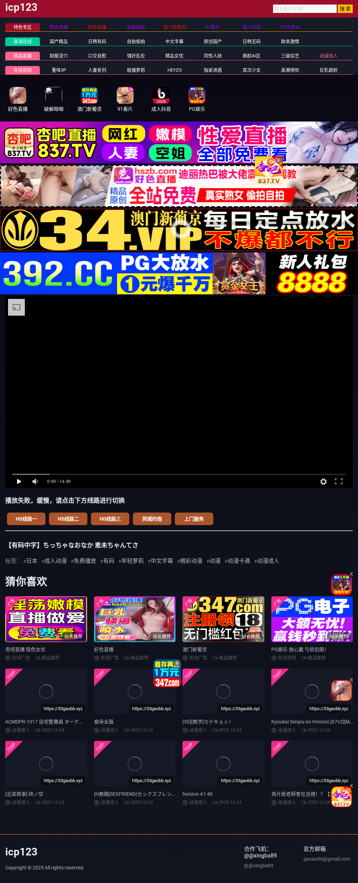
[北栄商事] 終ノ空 (24, 794)
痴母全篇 (104, 721)
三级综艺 (290, 55)
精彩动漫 (191, 561)
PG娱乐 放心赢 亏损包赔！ (300, 649)
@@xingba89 (258, 865)
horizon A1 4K (197, 794)
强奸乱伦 (136, 55)
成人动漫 (55, 561)
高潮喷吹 (290, 70)
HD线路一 (26, 519)
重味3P (59, 70)
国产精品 (59, 41)
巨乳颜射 (329, 70)
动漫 (215, 561)
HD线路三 (110, 519)
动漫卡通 (239, 561)
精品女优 (174, 55)
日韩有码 (97, 41)
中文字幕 (174, 41)
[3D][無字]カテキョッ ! (206, 721)
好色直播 (104, 649)
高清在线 (23, 41)
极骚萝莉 (136, 70)
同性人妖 (213, 55)
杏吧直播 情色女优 (25, 649)
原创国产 (213, 41)
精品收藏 (23, 55)
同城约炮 (152, 519)
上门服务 (194, 519)
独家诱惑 (213, 70)
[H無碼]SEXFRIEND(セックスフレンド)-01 (139, 794)
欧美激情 (290, 41)
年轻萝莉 (132, 561)
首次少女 (252, 70)
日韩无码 (252, 41)
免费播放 (85, 561)
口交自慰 (97, 55)
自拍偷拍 (136, 41)
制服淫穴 (59, 55)
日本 (31, 561)
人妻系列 (97, 70)
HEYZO (174, 70)
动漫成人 (329, 55)
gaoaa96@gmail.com (326, 859)
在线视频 (23, 70)
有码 (108, 561)
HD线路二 (68, 519)
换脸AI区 (251, 55)
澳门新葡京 (194, 649)
